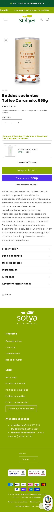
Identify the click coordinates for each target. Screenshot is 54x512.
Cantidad (6, 117)
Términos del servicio (39, 502)
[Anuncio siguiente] (49, 4)
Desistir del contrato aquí (21, 408)
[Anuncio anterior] (5, 4)
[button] (5, 19)
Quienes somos (14, 341)
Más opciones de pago (27, 185)
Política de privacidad (17, 389)
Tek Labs (32, 162)
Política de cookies (15, 396)
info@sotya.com (29, 428)
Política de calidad (15, 383)
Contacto (11, 347)
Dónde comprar (14, 359)
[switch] (47, 508)
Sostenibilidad (13, 353)
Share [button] (8, 294)
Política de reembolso (17, 402)
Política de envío (22, 506)
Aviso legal (11, 377)
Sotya (17, 494)
